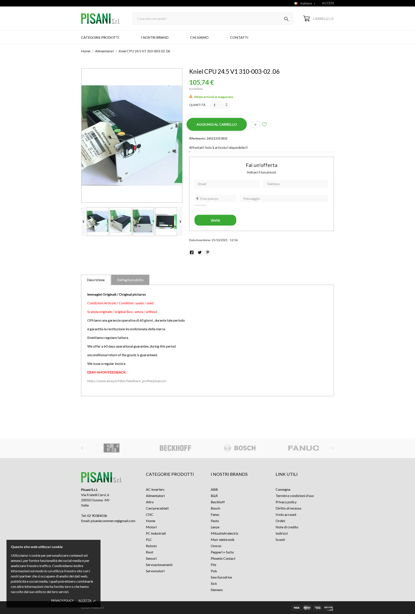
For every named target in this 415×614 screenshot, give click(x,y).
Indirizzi (282, 533)
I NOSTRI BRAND (155, 37)
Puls (214, 571)
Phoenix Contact (223, 558)
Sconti (280, 539)
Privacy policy (62, 600)
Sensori (151, 558)
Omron (216, 546)
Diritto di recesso (288, 508)
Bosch (215, 508)
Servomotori (155, 571)
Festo (215, 521)
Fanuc (215, 514)
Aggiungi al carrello (216, 124)
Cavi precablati (157, 508)
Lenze (215, 527)
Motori (151, 527)
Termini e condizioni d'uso (295, 496)
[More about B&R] (111, 448)
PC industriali (156, 533)
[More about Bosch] (239, 448)
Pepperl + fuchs (222, 552)
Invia (215, 220)
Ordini (280, 521)
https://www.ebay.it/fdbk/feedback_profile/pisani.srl (126, 381)
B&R (214, 496)
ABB (214, 489)
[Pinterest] (207, 252)
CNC (149, 514)
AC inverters (155, 489)
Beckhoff (218, 502)
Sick (214, 583)
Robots (151, 546)
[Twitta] (199, 252)
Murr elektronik (223, 539)
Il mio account (286, 514)
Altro (150, 502)
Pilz (213, 565)
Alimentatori (155, 496)
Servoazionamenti (159, 565)
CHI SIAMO (199, 37)
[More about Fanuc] (303, 448)
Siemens (217, 590)
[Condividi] (191, 252)
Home (150, 521)
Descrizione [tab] (96, 280)
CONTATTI (239, 37)
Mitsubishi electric (225, 533)
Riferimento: (197, 138)
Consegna (283, 489)
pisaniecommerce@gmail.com (113, 521)
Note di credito (287, 527)
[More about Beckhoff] (175, 448)
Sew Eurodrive (221, 577)
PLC (149, 539)
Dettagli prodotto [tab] (130, 280)
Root (149, 552)
